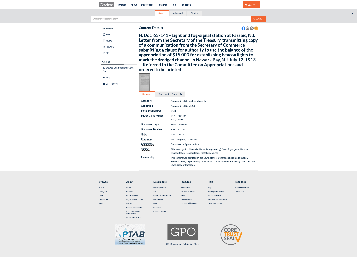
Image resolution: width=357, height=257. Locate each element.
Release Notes (186, 199)
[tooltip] (181, 94)
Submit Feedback (242, 187)
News (183, 195)
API (154, 191)
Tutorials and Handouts (217, 199)
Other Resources (215, 203)
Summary (146, 94)
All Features (185, 187)
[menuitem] (110, 187)
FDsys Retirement (133, 217)
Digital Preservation (134, 199)
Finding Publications (189, 203)
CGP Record (111, 83)
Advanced (178, 13)
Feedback (185, 4)
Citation (194, 13)
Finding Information (216, 191)
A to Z (101, 187)
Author (102, 203)
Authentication (132, 195)
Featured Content (188, 191)
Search (161, 13)
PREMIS (109, 47)
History (129, 203)
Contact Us (239, 191)
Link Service (158, 199)
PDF (107, 34)
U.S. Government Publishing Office (182, 244)
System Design (159, 211)
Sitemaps (157, 207)
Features (162, 4)
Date (101, 195)
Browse (122, 4)
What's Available (214, 195)
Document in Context (169, 94)
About (134, 4)
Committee (103, 199)
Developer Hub (159, 187)
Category (103, 191)
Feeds (155, 203)
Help (174, 4)
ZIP (107, 53)
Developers (147, 4)
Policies (129, 191)
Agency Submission (134, 207)
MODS (108, 40)
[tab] (162, 13)
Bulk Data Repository (162, 195)
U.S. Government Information (133, 212)
